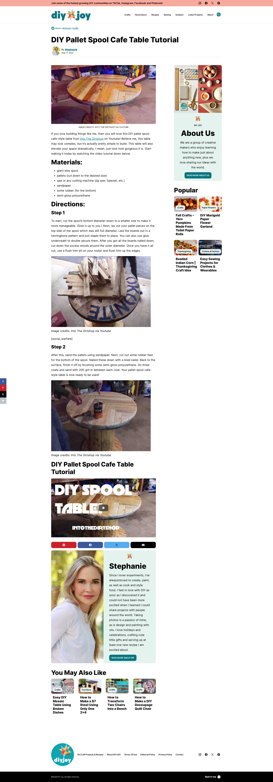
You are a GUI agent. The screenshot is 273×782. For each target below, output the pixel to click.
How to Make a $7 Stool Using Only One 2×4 (89, 704)
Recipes (155, 14)
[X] (212, 3)
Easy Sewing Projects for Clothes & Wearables (210, 264)
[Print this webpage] (3, 400)
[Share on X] (3, 394)
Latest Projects (195, 14)
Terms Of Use (130, 754)
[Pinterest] (219, 3)
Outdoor (179, 14)
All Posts (66, 28)
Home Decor (141, 14)
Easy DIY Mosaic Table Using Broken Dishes (62, 704)
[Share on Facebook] (3, 381)
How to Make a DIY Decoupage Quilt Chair (143, 702)
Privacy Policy (165, 754)
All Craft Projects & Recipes (90, 754)
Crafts (127, 14)
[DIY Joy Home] (71, 14)
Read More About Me (122, 658)
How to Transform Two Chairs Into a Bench (117, 702)
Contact (179, 754)
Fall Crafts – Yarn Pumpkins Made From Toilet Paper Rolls (185, 224)
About (210, 14)
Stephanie (71, 49)
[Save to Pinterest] (3, 388)
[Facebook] (206, 3)
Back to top (210, 776)
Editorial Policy (147, 754)
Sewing (167, 14)
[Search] (219, 14)
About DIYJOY (114, 754)
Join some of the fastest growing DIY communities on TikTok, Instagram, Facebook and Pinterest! (107, 3)
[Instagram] (200, 3)
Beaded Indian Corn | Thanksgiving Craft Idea (186, 264)
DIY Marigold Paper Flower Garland (210, 220)
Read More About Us (198, 175)
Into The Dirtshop (92, 138)
